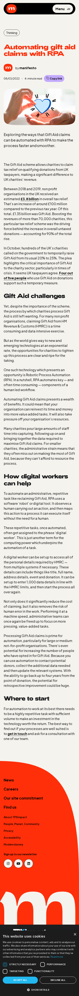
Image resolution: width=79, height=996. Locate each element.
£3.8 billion (30, 199)
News (9, 780)
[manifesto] (11, 9)
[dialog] (39, 963)
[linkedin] (28, 863)
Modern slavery (13, 844)
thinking (11, 33)
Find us (10, 807)
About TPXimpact (15, 817)
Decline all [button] (58, 980)
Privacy (8, 830)
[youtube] (18, 863)
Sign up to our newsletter (20, 854)
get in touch (17, 733)
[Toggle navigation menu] (63, 8)
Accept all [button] (20, 980)
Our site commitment (23, 798)
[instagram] (8, 863)
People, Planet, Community (22, 824)
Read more (57, 956)
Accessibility (12, 837)
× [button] (74, 934)
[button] (39, 990)
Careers (11, 789)
